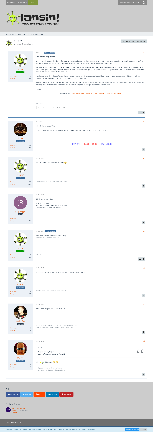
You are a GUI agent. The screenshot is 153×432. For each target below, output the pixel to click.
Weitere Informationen (132, 429)
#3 (144, 158)
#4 (144, 195)
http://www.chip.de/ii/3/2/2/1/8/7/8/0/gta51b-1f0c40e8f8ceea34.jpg (95, 93)
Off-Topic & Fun (16, 412)
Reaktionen (13, 76)
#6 (144, 268)
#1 (144, 52)
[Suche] (144, 2)
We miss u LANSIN (18, 408)
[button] (13, 394)
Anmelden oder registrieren (129, 3)
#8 (144, 341)
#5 (144, 231)
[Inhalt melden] (140, 112)
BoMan (14, 410)
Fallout (18, 44)
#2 (144, 122)
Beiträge (12, 78)
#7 (144, 304)
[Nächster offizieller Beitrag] (143, 112)
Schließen (143, 429)
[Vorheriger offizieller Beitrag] (143, 259)
